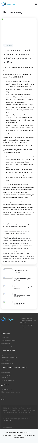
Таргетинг (4, 377)
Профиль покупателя (7, 380)
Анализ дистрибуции (7, 363)
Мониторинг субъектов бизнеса (10, 392)
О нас (3, 399)
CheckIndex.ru (16, 408)
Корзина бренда (6, 375)
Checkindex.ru (17, 238)
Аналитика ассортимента (8, 340)
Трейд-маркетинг (6, 355)
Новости (3, 397)
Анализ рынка (5, 343)
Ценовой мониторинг (7, 346)
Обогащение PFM (6, 389)
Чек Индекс (14, 226)
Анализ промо (5, 372)
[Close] (35, 436)
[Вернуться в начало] (8, 4)
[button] (36, 4)
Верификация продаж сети (9, 357)
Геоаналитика (5, 337)
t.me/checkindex (20, 233)
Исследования (8, 45)
